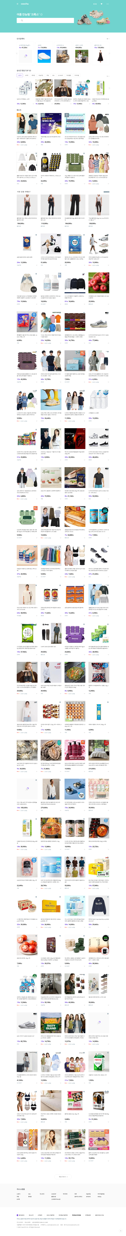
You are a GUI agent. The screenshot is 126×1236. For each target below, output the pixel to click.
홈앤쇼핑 (53, 1196)
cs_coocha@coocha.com (52, 1225)
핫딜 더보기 (62, 1177)
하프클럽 (69, 75)
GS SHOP (60, 75)
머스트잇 (42, 1194)
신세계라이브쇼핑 (55, 1199)
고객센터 (40, 1215)
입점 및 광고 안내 (99, 1215)
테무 (76, 1194)
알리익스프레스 (78, 1196)
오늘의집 (41, 75)
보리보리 (88, 1196)
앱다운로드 (22, 1215)
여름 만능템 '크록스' (28, 14)
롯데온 (33, 75)
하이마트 (65, 1194)
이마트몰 (76, 75)
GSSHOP (53, 1194)
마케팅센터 (88, 1215)
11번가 (20, 75)
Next (109, 53)
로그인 (95, 4)
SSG (53, 75)
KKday (99, 1196)
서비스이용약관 (50, 1215)
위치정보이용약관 (63, 1215)
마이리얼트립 (101, 1194)
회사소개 (31, 1215)
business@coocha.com (72, 1225)
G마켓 (26, 75)
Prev (16, 53)
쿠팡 (48, 75)
